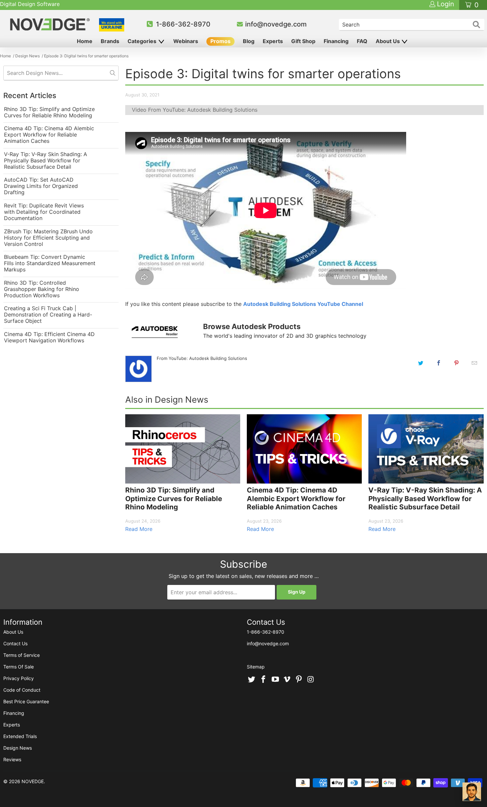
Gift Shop (303, 41)
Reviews (12, 759)
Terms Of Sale (18, 666)
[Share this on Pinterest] (456, 363)
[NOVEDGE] (51, 24)
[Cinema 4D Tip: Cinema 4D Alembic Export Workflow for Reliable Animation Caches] (304, 449)
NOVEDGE (33, 781)
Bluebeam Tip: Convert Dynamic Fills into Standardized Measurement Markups (49, 263)
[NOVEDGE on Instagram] (311, 679)
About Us (388, 41)
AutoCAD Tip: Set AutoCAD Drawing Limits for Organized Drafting (41, 186)
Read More (138, 529)
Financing (336, 41)
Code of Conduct (21, 690)
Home (84, 41)
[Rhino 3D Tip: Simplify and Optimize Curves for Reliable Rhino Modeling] (182, 449)
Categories (143, 41)
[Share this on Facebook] (438, 363)
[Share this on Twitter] (420, 363)
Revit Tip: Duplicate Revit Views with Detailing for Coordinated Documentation (44, 211)
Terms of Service (21, 655)
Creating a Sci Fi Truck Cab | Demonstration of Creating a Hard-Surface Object (48, 314)
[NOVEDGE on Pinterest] (299, 679)
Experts (273, 41)
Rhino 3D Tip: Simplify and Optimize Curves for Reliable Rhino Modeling (49, 112)
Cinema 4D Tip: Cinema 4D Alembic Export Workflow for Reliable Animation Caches (49, 134)
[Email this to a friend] (474, 363)
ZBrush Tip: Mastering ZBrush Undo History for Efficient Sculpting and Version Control (48, 237)
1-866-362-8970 (183, 24)
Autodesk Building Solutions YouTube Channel (303, 304)
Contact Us (15, 643)
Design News (17, 748)
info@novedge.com (276, 24)
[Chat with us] (471, 791)
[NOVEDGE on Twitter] (252, 679)
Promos (220, 41)
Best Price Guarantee (26, 701)
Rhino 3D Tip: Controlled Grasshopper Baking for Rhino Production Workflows (41, 289)
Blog (248, 41)
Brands (110, 41)
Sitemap (256, 666)
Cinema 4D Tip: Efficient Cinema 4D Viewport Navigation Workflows (49, 337)
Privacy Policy (18, 678)
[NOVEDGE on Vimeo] (287, 679)
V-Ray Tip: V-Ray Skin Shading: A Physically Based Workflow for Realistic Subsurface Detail (45, 160)
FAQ (362, 41)
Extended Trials (20, 736)
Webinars (185, 41)
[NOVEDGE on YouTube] (275, 679)
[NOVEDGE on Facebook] (264, 679)
